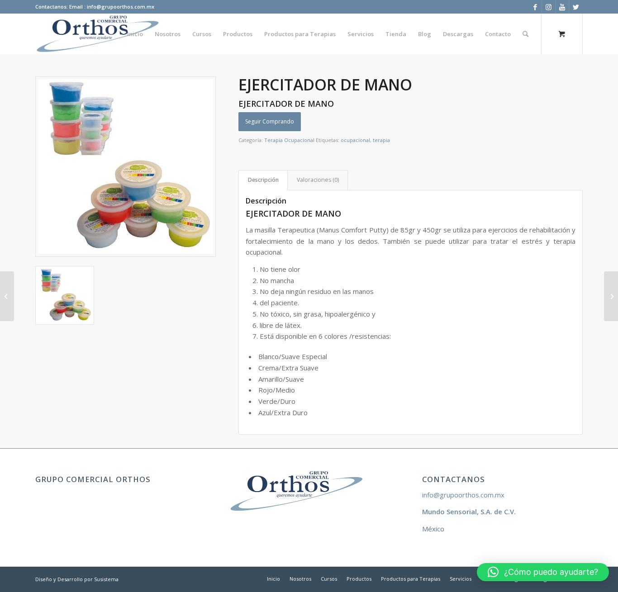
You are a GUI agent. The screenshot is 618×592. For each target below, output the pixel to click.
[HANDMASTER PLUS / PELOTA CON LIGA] (611, 296)
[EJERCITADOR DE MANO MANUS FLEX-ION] (7, 296)
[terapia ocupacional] (125, 166)
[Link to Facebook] (535, 7)
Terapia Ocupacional (289, 140)
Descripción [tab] (263, 180)
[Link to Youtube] (562, 7)
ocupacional (355, 140)
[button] (543, 572)
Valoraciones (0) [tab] (318, 180)
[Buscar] (525, 34)
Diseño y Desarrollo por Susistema (77, 579)
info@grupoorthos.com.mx (463, 494)
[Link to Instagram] (548, 7)
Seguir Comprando (269, 121)
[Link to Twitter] (576, 7)
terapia (381, 140)
